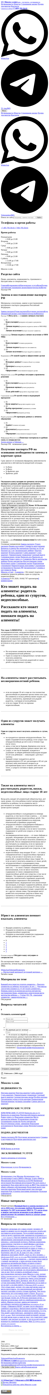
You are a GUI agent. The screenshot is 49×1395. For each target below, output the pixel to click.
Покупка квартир (23, 1093)
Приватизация (37, 1099)
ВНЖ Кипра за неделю (10, 1149)
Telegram (12, 970)
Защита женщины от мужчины (13, 1158)
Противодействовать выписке (32, 1115)
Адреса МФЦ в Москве (21, 1178)
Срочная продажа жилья (23, 1097)
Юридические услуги (28, 285)
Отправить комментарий (10, 1069)
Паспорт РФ (19, 568)
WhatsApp (5, 970)
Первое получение (16, 546)
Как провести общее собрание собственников (24, 1186)
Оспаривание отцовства (11, 1121)
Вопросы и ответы (8, 548)
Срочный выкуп (38, 555)
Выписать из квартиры (10, 1115)
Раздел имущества (15, 561)
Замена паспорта (8, 311)
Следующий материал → (32, 972)
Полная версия (31, 1367)
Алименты (27, 559)
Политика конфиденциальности (32, 1365)
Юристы (17, 4)
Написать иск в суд (32, 1113)
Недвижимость (7, 4)
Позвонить (20, 970)
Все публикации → (9, 1217)
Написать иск (26, 557)
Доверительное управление (20, 555)
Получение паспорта (35, 311)
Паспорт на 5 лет (8, 551)
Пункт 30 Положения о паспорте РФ (15, 505)
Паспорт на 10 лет (36, 548)
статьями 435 (18, 1376)
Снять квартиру (29, 553)
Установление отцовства (28, 1119)
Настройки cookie (8, 1367)
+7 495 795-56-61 (8, 228)
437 (28, 1376)
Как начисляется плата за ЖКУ (23, 1185)
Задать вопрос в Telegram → (12, 442)
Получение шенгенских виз (24, 1139)
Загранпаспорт (30, 568)
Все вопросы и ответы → (11, 1326)
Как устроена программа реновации (24, 1191)
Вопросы (40, 314)
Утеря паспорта (21, 311)
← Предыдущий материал (11, 972)
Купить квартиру (16, 553)
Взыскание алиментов (24, 1117)
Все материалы (23, 548)
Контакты (15, 6)
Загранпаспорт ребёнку (24, 551)
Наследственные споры (32, 561)
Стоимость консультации (34, 546)
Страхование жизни (29, 4)
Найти (39, 217)
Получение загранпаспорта (29, 1137)
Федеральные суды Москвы (12, 1176)
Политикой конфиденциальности (30, 1048)
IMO (11, 215)
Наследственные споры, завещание (15, 1124)
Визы (39, 285)
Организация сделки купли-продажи (16, 1099)
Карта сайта (20, 1367)
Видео (43, 288)
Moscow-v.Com (7, 572)
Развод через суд (16, 559)
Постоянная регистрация (22, 1183)
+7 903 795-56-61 (21, 228)
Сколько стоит (16, 314)
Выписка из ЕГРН (25, 1181)
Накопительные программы (22, 566)
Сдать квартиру (7, 1095)
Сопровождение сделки (10, 557)
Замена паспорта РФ (9, 1137)
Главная (4, 285)
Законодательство (34, 288)
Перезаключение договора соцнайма (16, 1101)
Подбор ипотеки (40, 1097)
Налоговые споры (8, 563)
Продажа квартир (8, 1093)
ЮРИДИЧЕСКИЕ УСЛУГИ (12, 1113)
